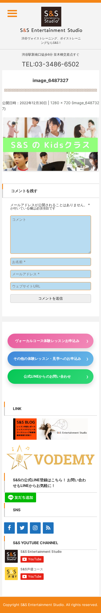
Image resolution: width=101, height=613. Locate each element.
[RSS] (48, 528)
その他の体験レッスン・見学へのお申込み (47, 358)
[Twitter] (22, 528)
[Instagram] (35, 528)
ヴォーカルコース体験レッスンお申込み (47, 340)
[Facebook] (9, 528)
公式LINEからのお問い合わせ (47, 376)
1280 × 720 (60, 102)
